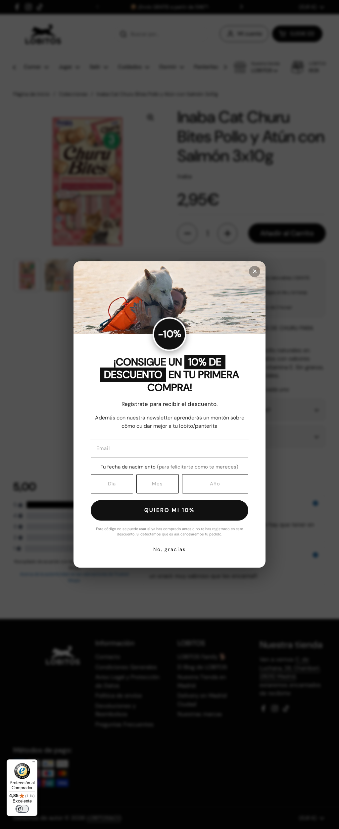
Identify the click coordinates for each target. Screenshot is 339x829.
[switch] (22, 809)
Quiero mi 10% (169, 510)
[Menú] (33, 763)
